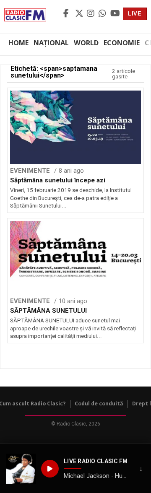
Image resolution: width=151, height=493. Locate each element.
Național (51, 42)
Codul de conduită (99, 403)
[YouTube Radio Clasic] (115, 13)
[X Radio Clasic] (79, 13)
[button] (21, 469)
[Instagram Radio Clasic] (91, 13)
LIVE (135, 13)
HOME (18, 42)
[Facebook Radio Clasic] (68, 13)
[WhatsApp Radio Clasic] (103, 13)
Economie (122, 42)
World (86, 42)
